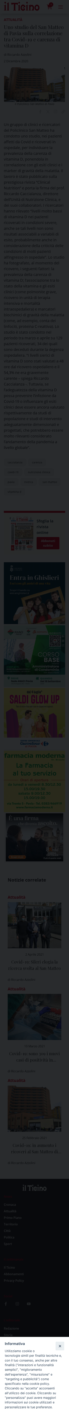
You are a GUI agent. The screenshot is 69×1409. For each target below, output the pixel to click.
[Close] (60, 1346)
